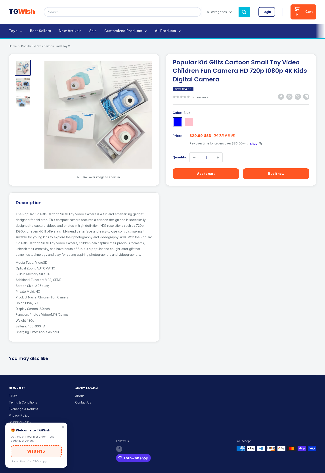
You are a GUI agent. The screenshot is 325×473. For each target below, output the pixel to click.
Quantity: (180, 157)
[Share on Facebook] (281, 96)
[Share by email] (306, 96)
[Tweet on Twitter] (298, 96)
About (79, 396)
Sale (93, 31)
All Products (165, 31)
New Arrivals (70, 31)
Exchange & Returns (23, 409)
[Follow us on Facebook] (119, 449)
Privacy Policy (19, 415)
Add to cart (206, 174)
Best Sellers (40, 31)
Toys (13, 31)
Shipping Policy (20, 422)
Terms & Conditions (23, 402)
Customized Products (123, 31)
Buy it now (276, 174)
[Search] (244, 12)
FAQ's (13, 396)
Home (13, 46)
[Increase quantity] (217, 157)
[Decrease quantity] (194, 157)
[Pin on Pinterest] (289, 96)
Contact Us (83, 402)
